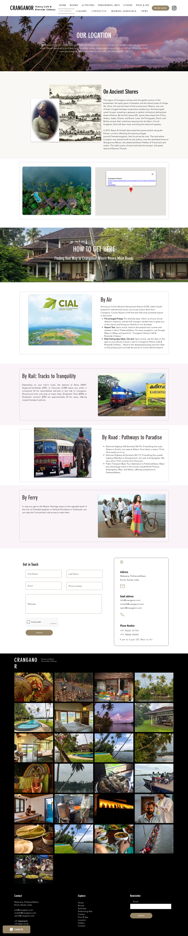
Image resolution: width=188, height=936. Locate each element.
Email (135, 902)
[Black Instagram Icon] (174, 8)
